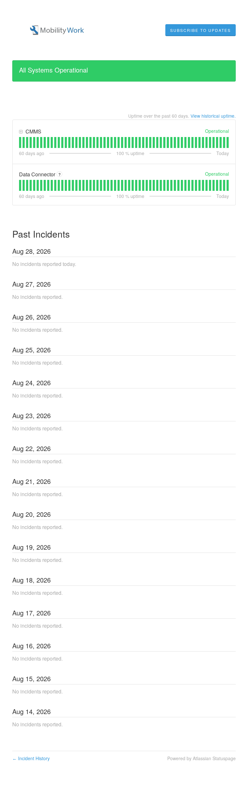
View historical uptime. (213, 116)
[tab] (20, 142)
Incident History (31, 758)
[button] (200, 30)
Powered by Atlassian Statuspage (201, 758)
